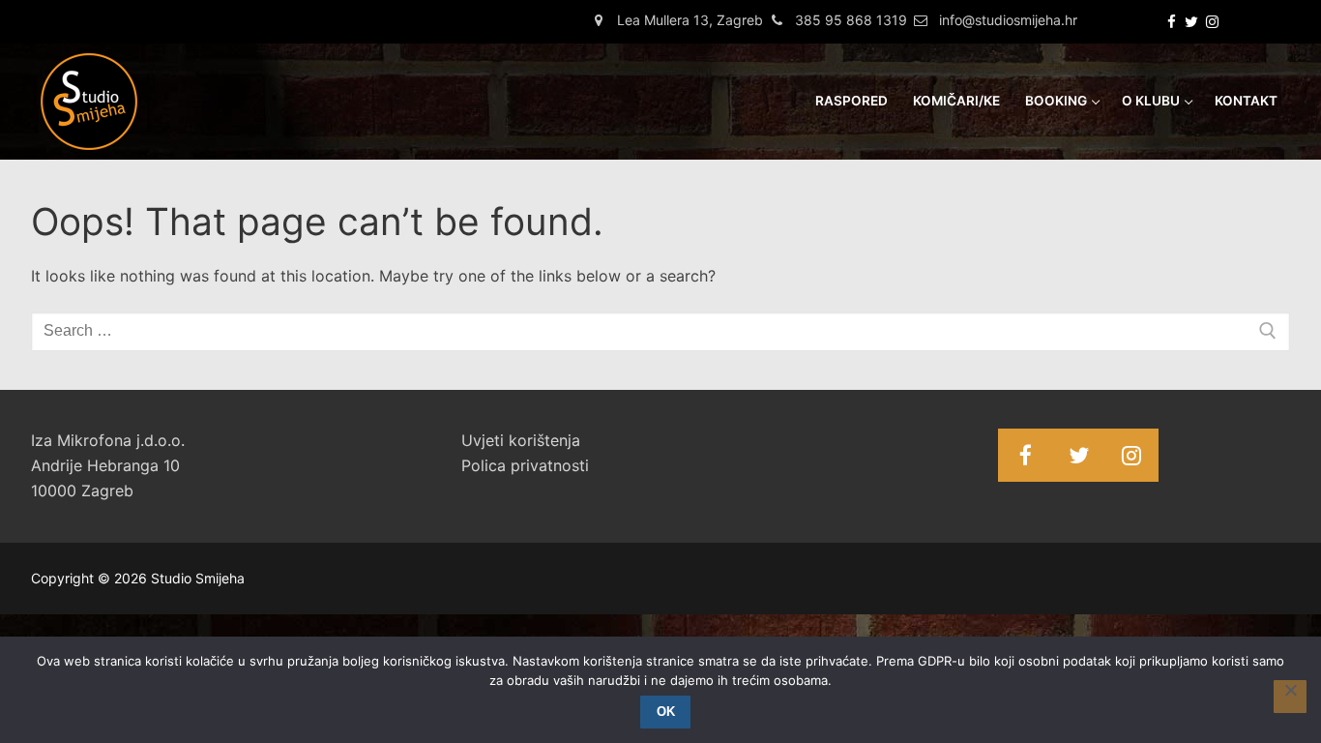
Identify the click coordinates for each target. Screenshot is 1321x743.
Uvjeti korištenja (520, 440)
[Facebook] (1171, 22)
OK (666, 711)
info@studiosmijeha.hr (1008, 20)
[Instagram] (1212, 22)
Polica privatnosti (525, 465)
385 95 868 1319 (851, 20)
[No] (1290, 696)
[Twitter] (1192, 22)
